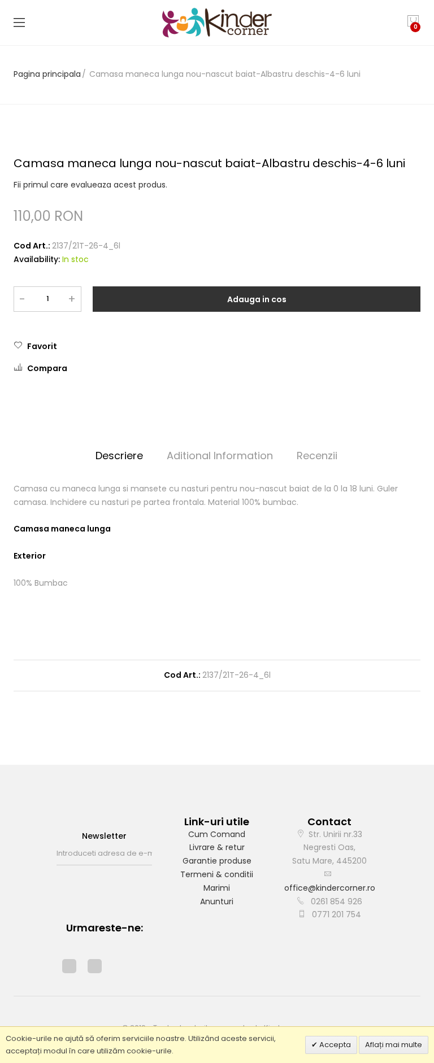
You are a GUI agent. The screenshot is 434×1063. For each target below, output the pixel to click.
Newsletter (104, 836)
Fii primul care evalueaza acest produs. (90, 184)
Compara (47, 368)
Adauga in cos (257, 299)
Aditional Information (220, 455)
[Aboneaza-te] (148, 853)
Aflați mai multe (393, 1044)
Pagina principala (47, 74)
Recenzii (317, 455)
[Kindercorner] (217, 22)
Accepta (334, 1044)
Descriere (119, 455)
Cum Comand (216, 834)
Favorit (42, 346)
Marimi (216, 888)
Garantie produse (217, 860)
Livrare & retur (217, 847)
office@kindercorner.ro (329, 888)
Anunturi (216, 901)
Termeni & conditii (216, 874)
